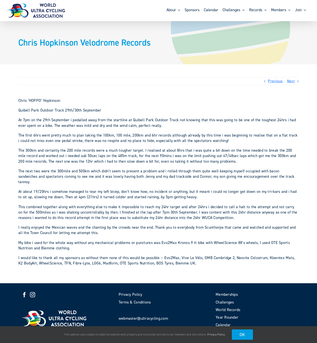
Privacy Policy (216, 334)
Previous (275, 81)
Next (291, 81)
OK (242, 334)
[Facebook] (24, 294)
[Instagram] (32, 294)
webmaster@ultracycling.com (143, 318)
